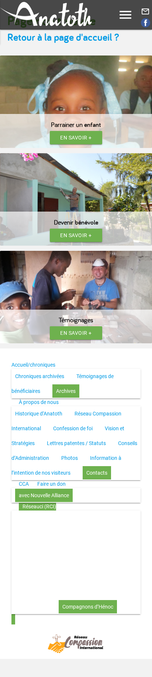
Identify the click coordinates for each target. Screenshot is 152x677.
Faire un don (51, 484)
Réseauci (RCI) (39, 506)
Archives (66, 391)
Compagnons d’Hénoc (87, 607)
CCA (24, 484)
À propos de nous (39, 402)
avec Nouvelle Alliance (44, 495)
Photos (69, 458)
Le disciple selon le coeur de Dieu (70, 547)
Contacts (96, 473)
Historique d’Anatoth (38, 414)
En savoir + (76, 138)
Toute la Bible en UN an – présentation (58, 518)
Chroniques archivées (39, 376)
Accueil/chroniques (33, 365)
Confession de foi (73, 428)
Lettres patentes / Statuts (76, 443)
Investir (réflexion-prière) (43, 592)
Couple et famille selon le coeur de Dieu (77, 577)
